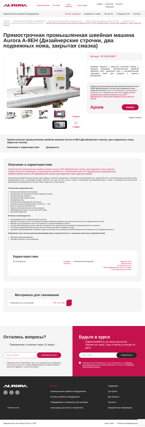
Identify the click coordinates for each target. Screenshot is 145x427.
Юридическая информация (120, 408)
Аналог (130, 107)
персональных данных (16, 365)
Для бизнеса (113, 397)
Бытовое (56, 5)
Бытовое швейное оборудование (65, 397)
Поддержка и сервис (92, 14)
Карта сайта (109, 423)
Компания (110, 7)
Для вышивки (68, 5)
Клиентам (109, 4)
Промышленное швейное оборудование (68, 391)
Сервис (100, 4)
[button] (81, 80)
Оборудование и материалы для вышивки (69, 402)
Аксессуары (82, 5)
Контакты (137, 14)
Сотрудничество (123, 14)
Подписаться (126, 355)
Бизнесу (119, 4)
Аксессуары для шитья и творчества (66, 408)
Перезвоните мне (49, 355)
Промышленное (43, 5)
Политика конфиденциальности (129, 423)
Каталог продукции (73, 14)
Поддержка (113, 386)
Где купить (108, 14)
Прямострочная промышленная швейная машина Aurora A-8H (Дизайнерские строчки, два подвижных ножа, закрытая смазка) (112, 95)
